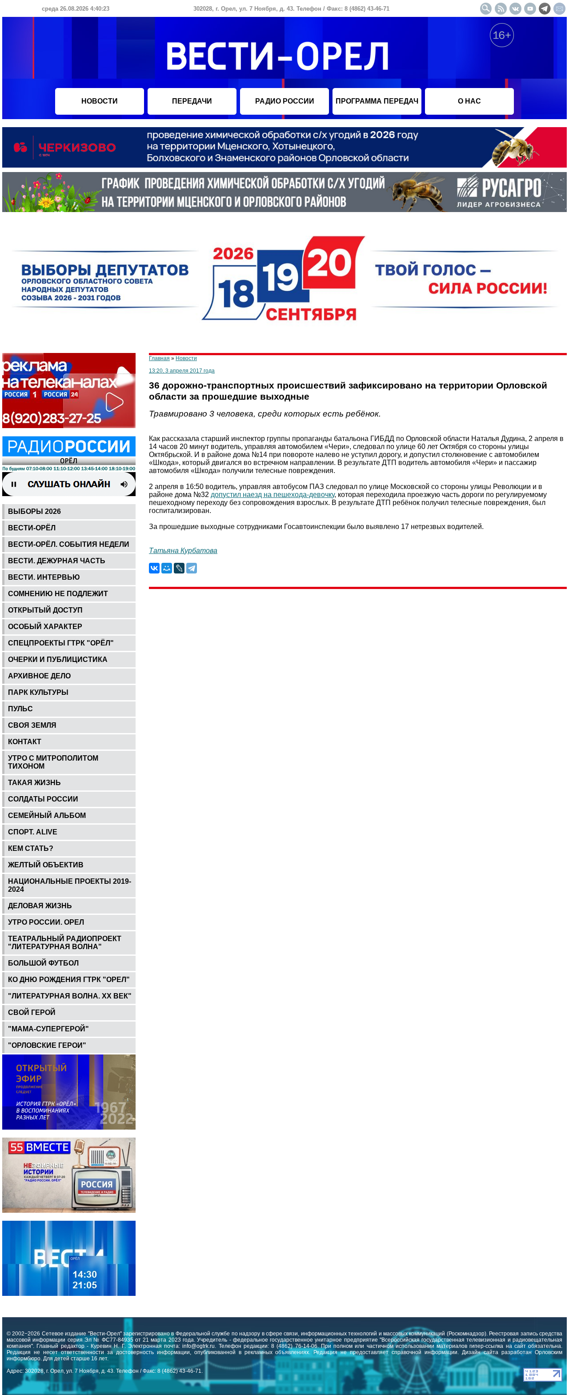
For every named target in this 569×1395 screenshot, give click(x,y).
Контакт (24, 742)
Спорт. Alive (32, 832)
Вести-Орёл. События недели (68, 544)
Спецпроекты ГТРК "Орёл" (61, 643)
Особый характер (45, 626)
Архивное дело (39, 676)
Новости (186, 358)
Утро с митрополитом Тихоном (53, 762)
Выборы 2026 (34, 511)
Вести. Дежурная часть (56, 561)
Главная (159, 358)
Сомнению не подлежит (58, 593)
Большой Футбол (43, 963)
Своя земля (32, 725)
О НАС (469, 101)
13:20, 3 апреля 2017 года (182, 371)
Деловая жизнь (40, 906)
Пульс (20, 709)
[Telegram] (191, 568)
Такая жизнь (34, 782)
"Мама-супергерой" (48, 1029)
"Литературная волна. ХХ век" (70, 996)
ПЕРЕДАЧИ (192, 101)
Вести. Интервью (44, 577)
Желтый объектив (46, 865)
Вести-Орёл (32, 528)
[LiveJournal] (179, 568)
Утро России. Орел (46, 922)
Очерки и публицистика (58, 659)
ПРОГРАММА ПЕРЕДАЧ (377, 101)
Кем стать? (30, 848)
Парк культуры (38, 692)
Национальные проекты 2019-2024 (69, 885)
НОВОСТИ (99, 101)
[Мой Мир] (166, 568)
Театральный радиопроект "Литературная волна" (64, 942)
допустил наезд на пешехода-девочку (272, 494)
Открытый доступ (45, 610)
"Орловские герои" (47, 1045)
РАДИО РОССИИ (284, 101)
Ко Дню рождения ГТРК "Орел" (69, 979)
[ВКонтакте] (154, 568)
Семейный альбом (47, 815)
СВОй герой (32, 1012)
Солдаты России (43, 799)
